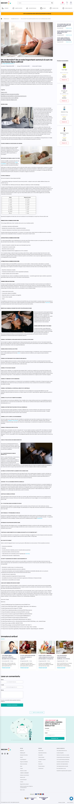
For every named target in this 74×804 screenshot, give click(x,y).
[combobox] (35, 3)
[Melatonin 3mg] (64, 108)
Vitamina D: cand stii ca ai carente (63, 755)
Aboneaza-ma (54, 738)
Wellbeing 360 (22, 752)
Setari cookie (22, 789)
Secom (6, 802)
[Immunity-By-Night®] (64, 87)
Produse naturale (41, 766)
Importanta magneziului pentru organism (64, 770)
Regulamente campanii (24, 784)
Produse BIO (40, 755)
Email (46, 733)
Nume (2, 679)
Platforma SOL (22, 777)
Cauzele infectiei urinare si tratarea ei (63, 757)
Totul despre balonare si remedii (62, 766)
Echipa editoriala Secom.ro (8, 63)
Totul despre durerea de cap (62, 750)
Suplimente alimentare (42, 752)
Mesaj (2, 690)
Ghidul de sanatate (23, 763)
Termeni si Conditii (61, 802)
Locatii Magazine (23, 759)
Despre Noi (22, 750)
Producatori (40, 763)
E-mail (2, 684)
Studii (21, 766)
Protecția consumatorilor (24, 775)
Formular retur (40, 750)
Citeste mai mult (69, 28)
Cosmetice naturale (41, 759)
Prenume (47, 728)
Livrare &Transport (23, 779)
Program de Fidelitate (24, 761)
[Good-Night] (64, 66)
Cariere (21, 768)
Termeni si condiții (23, 770)
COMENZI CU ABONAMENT (24, 772)
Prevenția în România (24, 755)
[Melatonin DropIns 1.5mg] (64, 129)
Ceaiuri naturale (41, 757)
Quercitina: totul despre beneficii (62, 763)
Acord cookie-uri (70, 802)
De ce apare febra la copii (61, 768)
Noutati (21, 757)
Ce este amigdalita (60, 752)
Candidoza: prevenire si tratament (63, 761)
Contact (21, 781)
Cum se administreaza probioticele (63, 759)
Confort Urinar (40, 768)
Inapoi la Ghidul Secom (38, 712)
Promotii (39, 761)
